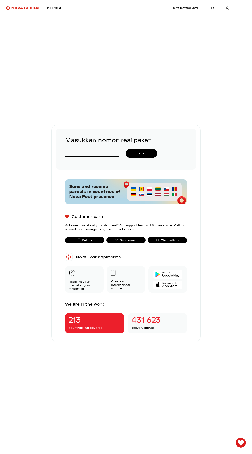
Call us (87, 240)
